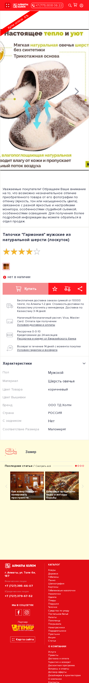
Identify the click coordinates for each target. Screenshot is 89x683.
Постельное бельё (58, 613)
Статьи (52, 640)
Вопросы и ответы (58, 668)
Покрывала (54, 624)
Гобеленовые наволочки (61, 590)
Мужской (55, 372)
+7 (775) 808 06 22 (48, 5)
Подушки (53, 603)
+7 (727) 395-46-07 (19, 586)
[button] (76, 466)
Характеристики (17, 363)
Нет (51, 421)
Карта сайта (25, 639)
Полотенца (54, 620)
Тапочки (52, 607)
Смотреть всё (43, 466)
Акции (52, 637)
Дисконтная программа (61, 665)
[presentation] (12, 91)
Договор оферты (57, 672)
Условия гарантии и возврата (37, 350)
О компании (55, 678)
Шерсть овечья (61, 381)
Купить (30, 289)
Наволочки (54, 593)
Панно (51, 580)
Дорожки (53, 573)
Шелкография (56, 583)
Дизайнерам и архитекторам (64, 675)
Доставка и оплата (58, 658)
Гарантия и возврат (59, 662)
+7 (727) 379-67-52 (19, 596)
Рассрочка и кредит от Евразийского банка (46, 338)
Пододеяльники (57, 630)
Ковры (52, 570)
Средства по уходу (58, 610)
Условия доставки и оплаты (36, 325)
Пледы (52, 600)
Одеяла (52, 597)
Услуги (52, 651)
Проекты (53, 655)
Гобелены (53, 576)
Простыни (54, 634)
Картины (53, 587)
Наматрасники (56, 627)
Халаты (52, 617)
